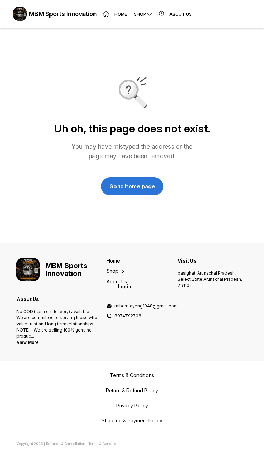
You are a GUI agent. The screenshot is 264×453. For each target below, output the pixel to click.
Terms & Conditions (104, 444)
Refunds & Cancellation (65, 444)
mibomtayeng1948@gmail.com (146, 306)
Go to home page (132, 186)
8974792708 (127, 316)
